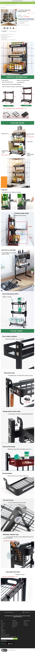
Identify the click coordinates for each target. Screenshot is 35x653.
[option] (17, 0)
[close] (33, 0)
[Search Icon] (4, 2)
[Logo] (17, 2)
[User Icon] (30, 2)
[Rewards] (4, 650)
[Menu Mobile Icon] (1, 2)
